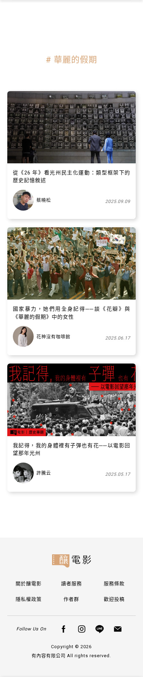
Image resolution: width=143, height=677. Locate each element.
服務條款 (114, 583)
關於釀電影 (29, 583)
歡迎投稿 (114, 599)
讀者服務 (71, 583)
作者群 (71, 599)
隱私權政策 (29, 599)
